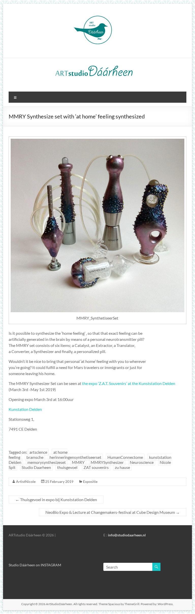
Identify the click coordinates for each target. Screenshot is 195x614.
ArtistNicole (26, 481)
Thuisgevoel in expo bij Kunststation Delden (56, 499)
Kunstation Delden (25, 409)
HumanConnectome (125, 457)
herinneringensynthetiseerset (75, 457)
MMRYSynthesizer (107, 462)
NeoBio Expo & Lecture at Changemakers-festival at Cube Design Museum (112, 512)
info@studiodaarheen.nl (127, 535)
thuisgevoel (67, 467)
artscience (38, 452)
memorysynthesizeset (46, 462)
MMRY (78, 462)
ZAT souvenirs (96, 467)
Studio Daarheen (36, 467)
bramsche (34, 457)
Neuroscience (142, 462)
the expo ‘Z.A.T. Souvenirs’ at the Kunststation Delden (128, 383)
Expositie (90, 481)
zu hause (122, 467)
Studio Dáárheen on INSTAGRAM (35, 565)
